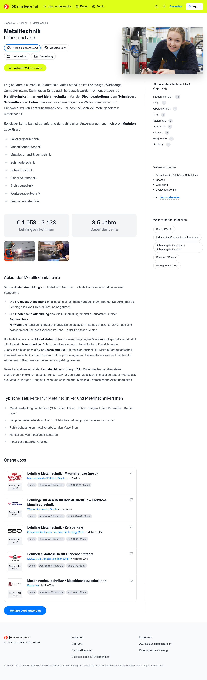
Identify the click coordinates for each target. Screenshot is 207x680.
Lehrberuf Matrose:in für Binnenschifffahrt (60, 554)
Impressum (145, 637)
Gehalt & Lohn (58, 48)
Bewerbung (46, 56)
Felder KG (33, 585)
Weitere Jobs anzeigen (25, 610)
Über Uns (77, 644)
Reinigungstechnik (167, 265)
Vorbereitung (20, 56)
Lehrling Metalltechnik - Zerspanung (55, 527)
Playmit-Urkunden (82, 650)
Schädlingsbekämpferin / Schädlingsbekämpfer (170, 247)
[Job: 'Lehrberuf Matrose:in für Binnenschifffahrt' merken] (131, 553)
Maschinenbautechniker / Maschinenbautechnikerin (67, 580)
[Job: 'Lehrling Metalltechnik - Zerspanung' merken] (131, 527)
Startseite (9, 23)
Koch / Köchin (164, 229)
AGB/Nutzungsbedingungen (155, 644)
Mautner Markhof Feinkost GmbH (46, 478)
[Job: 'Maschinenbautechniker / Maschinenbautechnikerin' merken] (131, 580)
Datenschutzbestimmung (153, 650)
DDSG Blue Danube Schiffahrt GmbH (49, 559)
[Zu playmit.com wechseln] (194, 6)
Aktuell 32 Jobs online (28, 68)
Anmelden (175, 6)
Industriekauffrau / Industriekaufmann (177, 237)
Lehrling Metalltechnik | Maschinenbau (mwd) (62, 473)
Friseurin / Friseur (166, 257)
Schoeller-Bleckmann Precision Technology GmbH (56, 532)
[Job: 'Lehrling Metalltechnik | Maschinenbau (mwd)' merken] (131, 473)
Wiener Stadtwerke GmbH (42, 509)
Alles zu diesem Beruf (25, 48)
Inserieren (77, 637)
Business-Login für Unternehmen (90, 657)
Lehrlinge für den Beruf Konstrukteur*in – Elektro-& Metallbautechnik (67, 502)
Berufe (23, 23)
